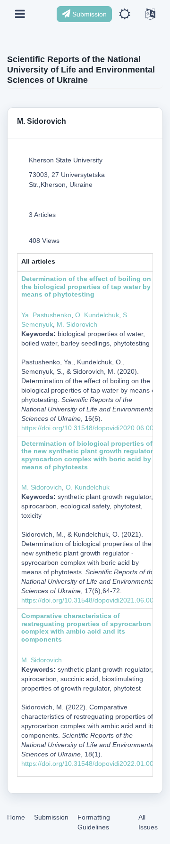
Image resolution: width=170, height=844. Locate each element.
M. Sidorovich (77, 324)
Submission (88, 14)
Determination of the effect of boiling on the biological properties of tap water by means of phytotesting (86, 286)
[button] (124, 14)
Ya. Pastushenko (46, 315)
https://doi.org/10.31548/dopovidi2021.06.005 (89, 600)
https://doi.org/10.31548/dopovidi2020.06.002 (89, 428)
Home (16, 817)
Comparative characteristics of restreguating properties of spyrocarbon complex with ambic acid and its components (86, 627)
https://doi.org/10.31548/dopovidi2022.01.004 (89, 763)
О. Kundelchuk (97, 315)
